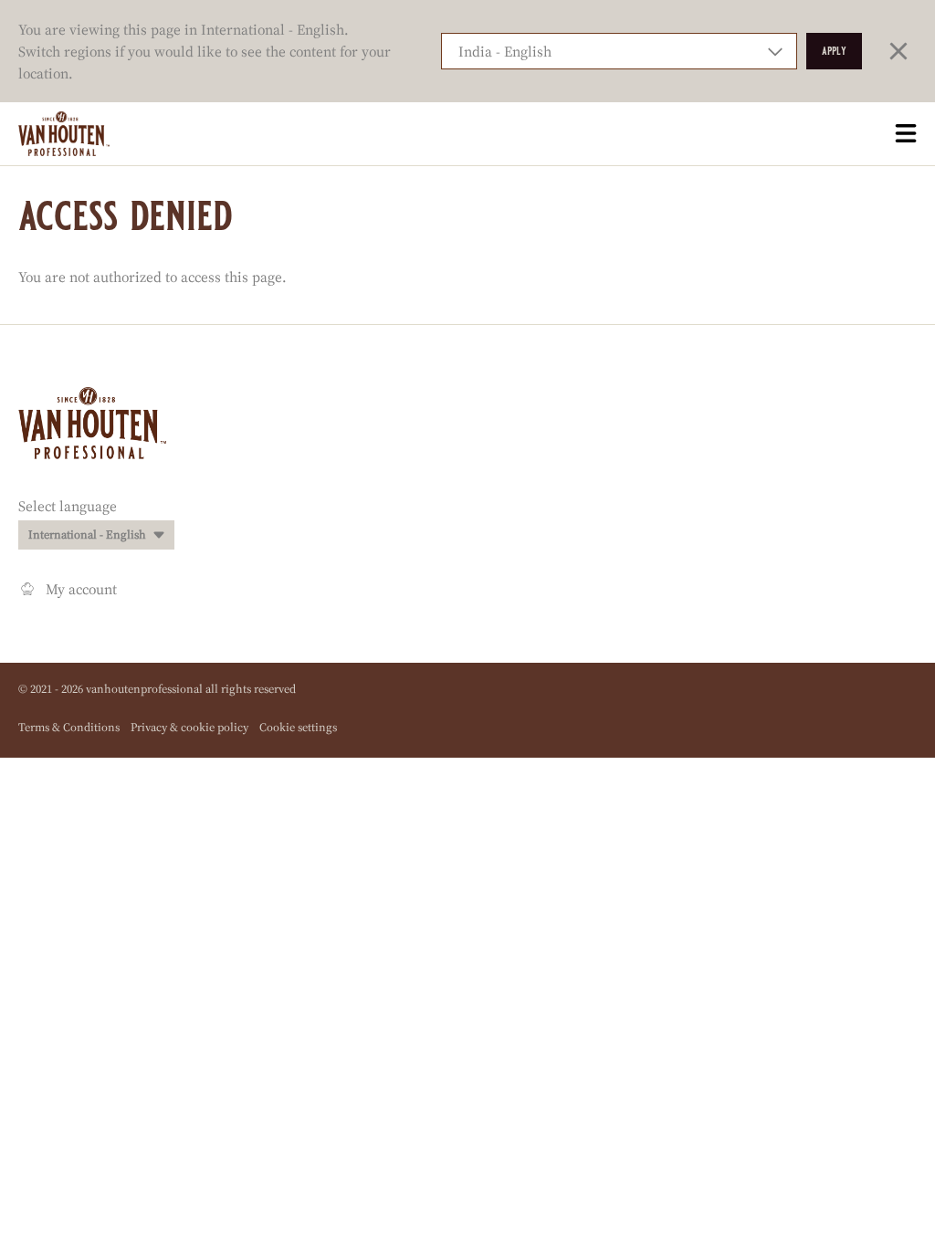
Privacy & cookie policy (189, 727)
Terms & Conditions (69, 727)
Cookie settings (298, 727)
